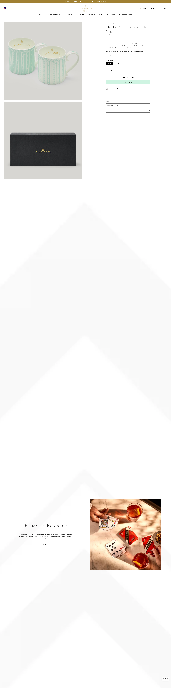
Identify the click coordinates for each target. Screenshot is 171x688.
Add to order (128, 77)
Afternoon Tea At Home (56, 14)
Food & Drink (103, 14)
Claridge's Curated (125, 14)
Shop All (45, 544)
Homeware (71, 14)
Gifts (113, 14)
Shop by (41, 14)
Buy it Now (128, 82)
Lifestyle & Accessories (87, 14)
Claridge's (110, 23)
